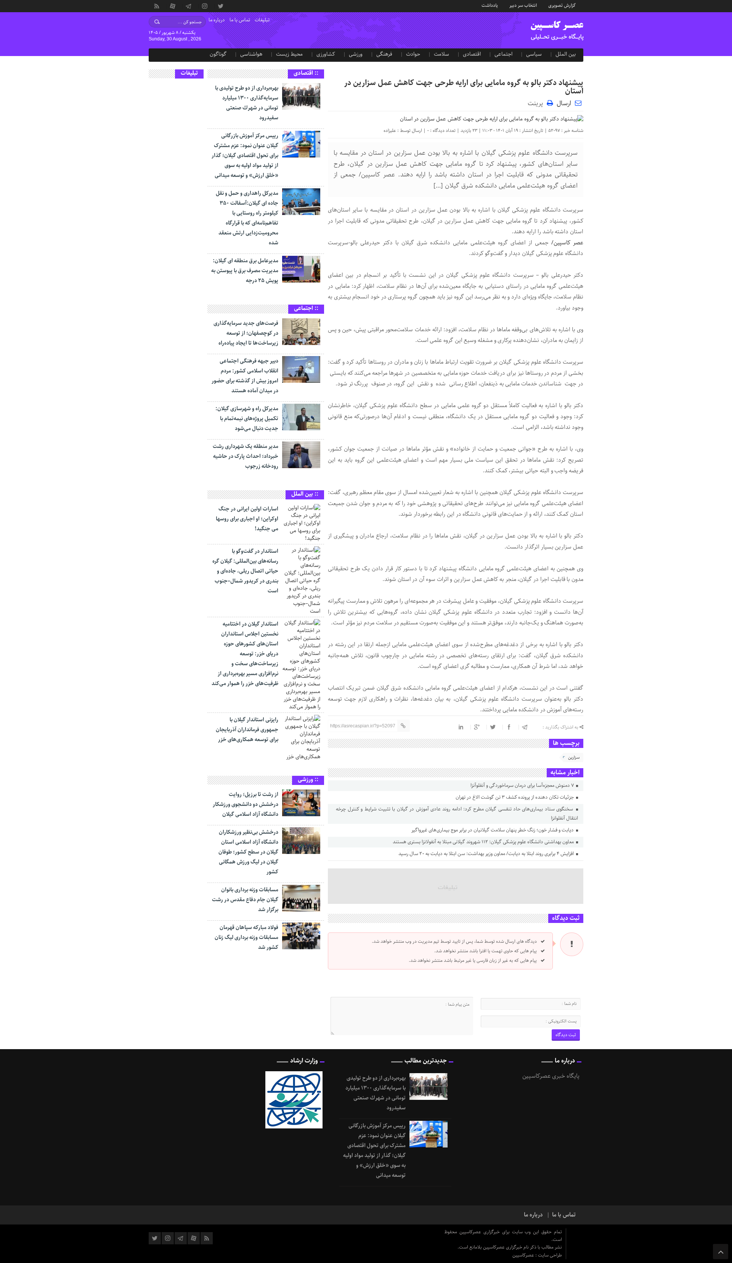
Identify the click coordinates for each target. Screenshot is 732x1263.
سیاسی (534, 54)
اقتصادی (472, 54)
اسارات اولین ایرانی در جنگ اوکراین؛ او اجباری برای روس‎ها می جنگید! (247, 518)
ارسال (564, 103)
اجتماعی (503, 54)
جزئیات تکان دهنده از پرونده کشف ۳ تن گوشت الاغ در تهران (515, 797)
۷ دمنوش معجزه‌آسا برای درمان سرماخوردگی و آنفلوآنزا (522, 785)
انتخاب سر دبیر (523, 5)
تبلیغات (262, 20)
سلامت (441, 54)
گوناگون (218, 54)
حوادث (413, 54)
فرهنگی (384, 54)
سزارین (574, 757)
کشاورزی (325, 54)
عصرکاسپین (523, 1255)
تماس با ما (240, 20)
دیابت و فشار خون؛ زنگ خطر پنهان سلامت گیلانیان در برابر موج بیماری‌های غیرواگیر (493, 830)
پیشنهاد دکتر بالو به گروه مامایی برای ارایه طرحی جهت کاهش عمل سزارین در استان (463, 87)
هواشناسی (251, 54)
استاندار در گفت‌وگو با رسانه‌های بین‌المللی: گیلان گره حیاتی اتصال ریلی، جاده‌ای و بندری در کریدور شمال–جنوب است (245, 571)
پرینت (537, 102)
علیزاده (390, 131)
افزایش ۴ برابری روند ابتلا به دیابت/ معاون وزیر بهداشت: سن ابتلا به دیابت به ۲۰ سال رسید (486, 853)
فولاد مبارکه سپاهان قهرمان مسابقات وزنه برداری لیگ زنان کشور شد (246, 937)
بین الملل (565, 54)
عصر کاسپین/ (567, 243)
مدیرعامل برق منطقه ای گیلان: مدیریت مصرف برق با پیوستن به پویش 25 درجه (244, 270)
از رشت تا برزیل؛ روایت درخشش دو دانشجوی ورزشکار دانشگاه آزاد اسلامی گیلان (245, 804)
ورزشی (356, 54)
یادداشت (490, 5)
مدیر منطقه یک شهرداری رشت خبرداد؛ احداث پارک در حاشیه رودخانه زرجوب (245, 456)
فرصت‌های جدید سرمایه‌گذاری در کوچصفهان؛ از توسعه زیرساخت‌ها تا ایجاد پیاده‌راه (246, 333)
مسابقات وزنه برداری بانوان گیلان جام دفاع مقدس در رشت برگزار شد (245, 899)
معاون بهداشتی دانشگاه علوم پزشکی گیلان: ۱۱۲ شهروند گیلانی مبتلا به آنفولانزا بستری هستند (484, 842)
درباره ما (217, 20)
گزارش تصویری (562, 5)
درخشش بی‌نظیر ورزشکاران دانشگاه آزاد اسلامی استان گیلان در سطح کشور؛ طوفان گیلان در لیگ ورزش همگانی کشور (248, 852)
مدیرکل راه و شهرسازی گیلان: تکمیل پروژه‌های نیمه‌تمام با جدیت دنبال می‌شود (246, 418)
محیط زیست (289, 54)
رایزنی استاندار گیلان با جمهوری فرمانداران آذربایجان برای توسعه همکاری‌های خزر (247, 729)
